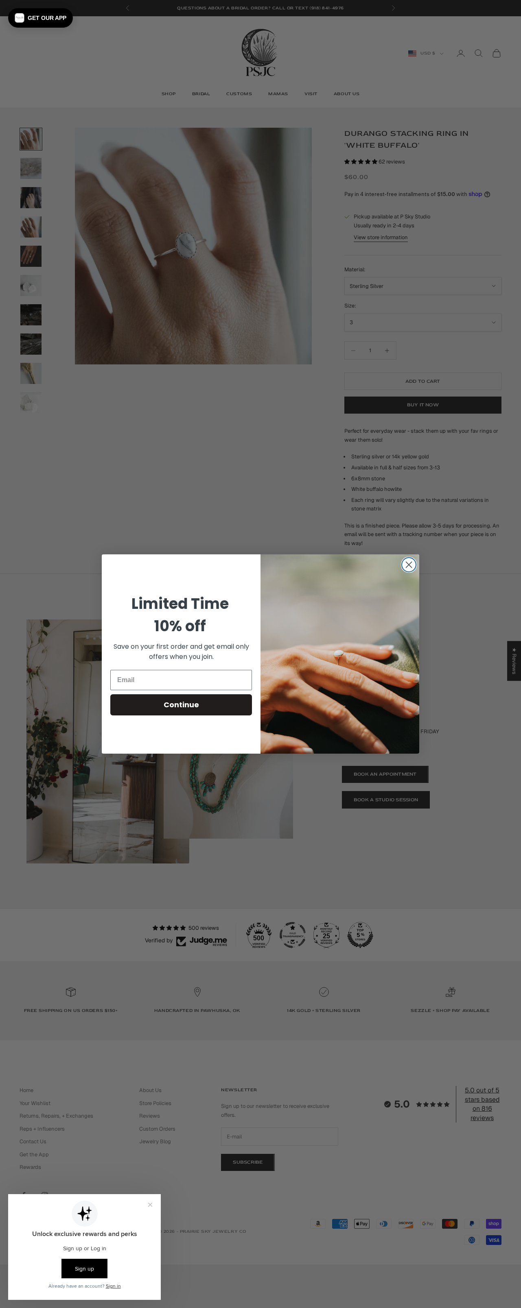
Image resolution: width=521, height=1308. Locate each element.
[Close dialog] (409, 565)
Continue (181, 705)
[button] (40, 18)
